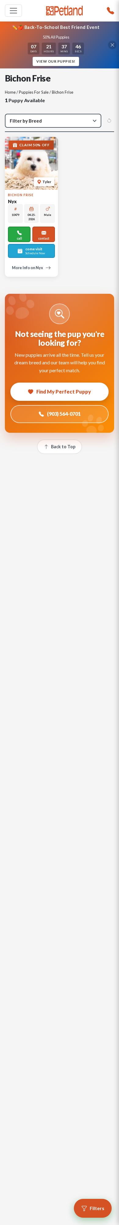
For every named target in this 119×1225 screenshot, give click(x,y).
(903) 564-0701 (64, 414)
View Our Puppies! (55, 61)
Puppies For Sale (34, 92)
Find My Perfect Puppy (63, 391)
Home (10, 92)
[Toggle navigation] (13, 11)
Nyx (12, 201)
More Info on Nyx (27, 267)
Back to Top (63, 446)
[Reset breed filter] (109, 121)
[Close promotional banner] (112, 45)
